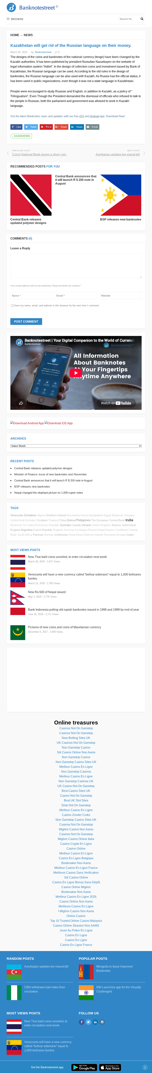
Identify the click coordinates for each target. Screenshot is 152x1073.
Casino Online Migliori (76, 887)
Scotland (42, 520)
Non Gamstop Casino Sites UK (76, 762)
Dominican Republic (47, 525)
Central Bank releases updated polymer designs (43, 468)
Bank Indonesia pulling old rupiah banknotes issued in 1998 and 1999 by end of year (83, 609)
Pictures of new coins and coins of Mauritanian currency (64, 627)
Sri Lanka (28, 525)
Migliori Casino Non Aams (76, 829)
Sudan (130, 534)
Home (14, 35)
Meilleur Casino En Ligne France (76, 867)
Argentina (26, 529)
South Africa (24, 534)
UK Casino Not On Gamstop (76, 786)
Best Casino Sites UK (76, 790)
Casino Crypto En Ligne (76, 843)
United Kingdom (101, 525)
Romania (109, 534)
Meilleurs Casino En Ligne (76, 906)
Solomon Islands (93, 534)
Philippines (83, 520)
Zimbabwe (30, 515)
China (62, 520)
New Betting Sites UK (76, 737)
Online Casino (76, 916)
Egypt (107, 515)
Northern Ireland (56, 515)
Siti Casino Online (76, 877)
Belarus (116, 525)
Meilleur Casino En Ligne (76, 766)
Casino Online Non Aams (76, 901)
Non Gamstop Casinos (76, 771)
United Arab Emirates (23, 520)
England (15, 529)
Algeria (41, 515)
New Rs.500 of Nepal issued (47, 592)
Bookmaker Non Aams (76, 863)
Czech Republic (42, 529)
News (28, 35)
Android (94, 116)
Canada (76, 525)
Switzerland (129, 525)
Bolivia (71, 520)
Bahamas (117, 515)
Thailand (53, 520)
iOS (81, 116)
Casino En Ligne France (76, 944)
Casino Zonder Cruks (76, 814)
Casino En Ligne (76, 935)
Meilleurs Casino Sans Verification (76, 872)
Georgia (120, 534)
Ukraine (86, 525)
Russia (92, 529)
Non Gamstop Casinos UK (76, 781)
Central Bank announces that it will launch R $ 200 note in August (75, 180)
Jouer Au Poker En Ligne (76, 930)
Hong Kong (75, 534)
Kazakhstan (22, 136)
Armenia (69, 529)
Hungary (129, 515)
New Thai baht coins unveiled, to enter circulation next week (67, 556)
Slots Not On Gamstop (76, 805)
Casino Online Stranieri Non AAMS (76, 925)
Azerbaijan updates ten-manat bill (46, 966)
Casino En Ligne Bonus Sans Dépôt (76, 882)
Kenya (84, 515)
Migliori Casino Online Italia (76, 839)
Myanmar (16, 525)
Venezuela (16, 515)
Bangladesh (96, 515)
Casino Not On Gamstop (76, 795)
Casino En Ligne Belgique (76, 858)
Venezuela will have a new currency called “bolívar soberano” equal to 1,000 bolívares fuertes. (48, 1046)
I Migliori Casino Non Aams (76, 911)
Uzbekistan (61, 534)
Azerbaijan (81, 529)
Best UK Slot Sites (76, 800)
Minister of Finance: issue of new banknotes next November (50, 474)
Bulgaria (58, 529)
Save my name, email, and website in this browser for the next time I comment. (57, 305)
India (129, 520)
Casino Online (76, 848)
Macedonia (73, 515)
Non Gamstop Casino (76, 747)
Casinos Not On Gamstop (76, 728)
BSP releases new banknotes (120, 219)
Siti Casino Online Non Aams (76, 752)
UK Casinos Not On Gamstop (76, 742)
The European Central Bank (108, 520)
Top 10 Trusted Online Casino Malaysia (76, 920)
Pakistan (38, 534)
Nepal (101, 529)
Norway (49, 534)
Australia (65, 525)
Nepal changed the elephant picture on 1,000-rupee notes (48, 492)
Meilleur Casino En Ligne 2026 (76, 896)
